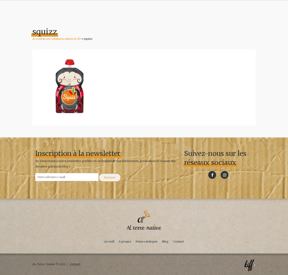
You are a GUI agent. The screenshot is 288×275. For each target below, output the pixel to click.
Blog (165, 241)
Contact (178, 241)
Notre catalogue (147, 241)
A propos (125, 241)
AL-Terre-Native (144, 220)
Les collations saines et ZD (63, 39)
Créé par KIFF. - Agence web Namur (250, 265)
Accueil (37, 39)
